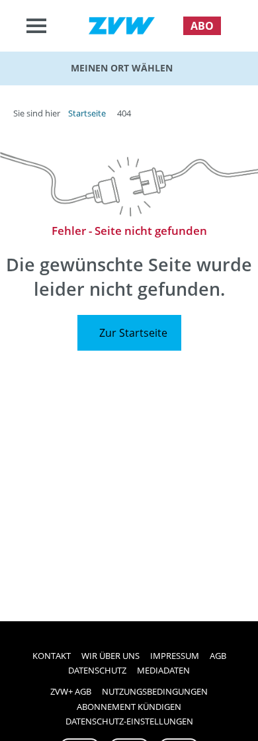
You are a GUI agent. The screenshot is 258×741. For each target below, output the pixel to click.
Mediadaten (163, 670)
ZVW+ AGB (70, 691)
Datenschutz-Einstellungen (129, 721)
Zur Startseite (133, 333)
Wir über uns (110, 656)
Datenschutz (97, 670)
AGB (218, 656)
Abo (202, 26)
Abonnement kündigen (129, 707)
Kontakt (51, 656)
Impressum (174, 656)
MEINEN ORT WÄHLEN (122, 68)
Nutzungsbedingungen (155, 691)
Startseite (87, 113)
